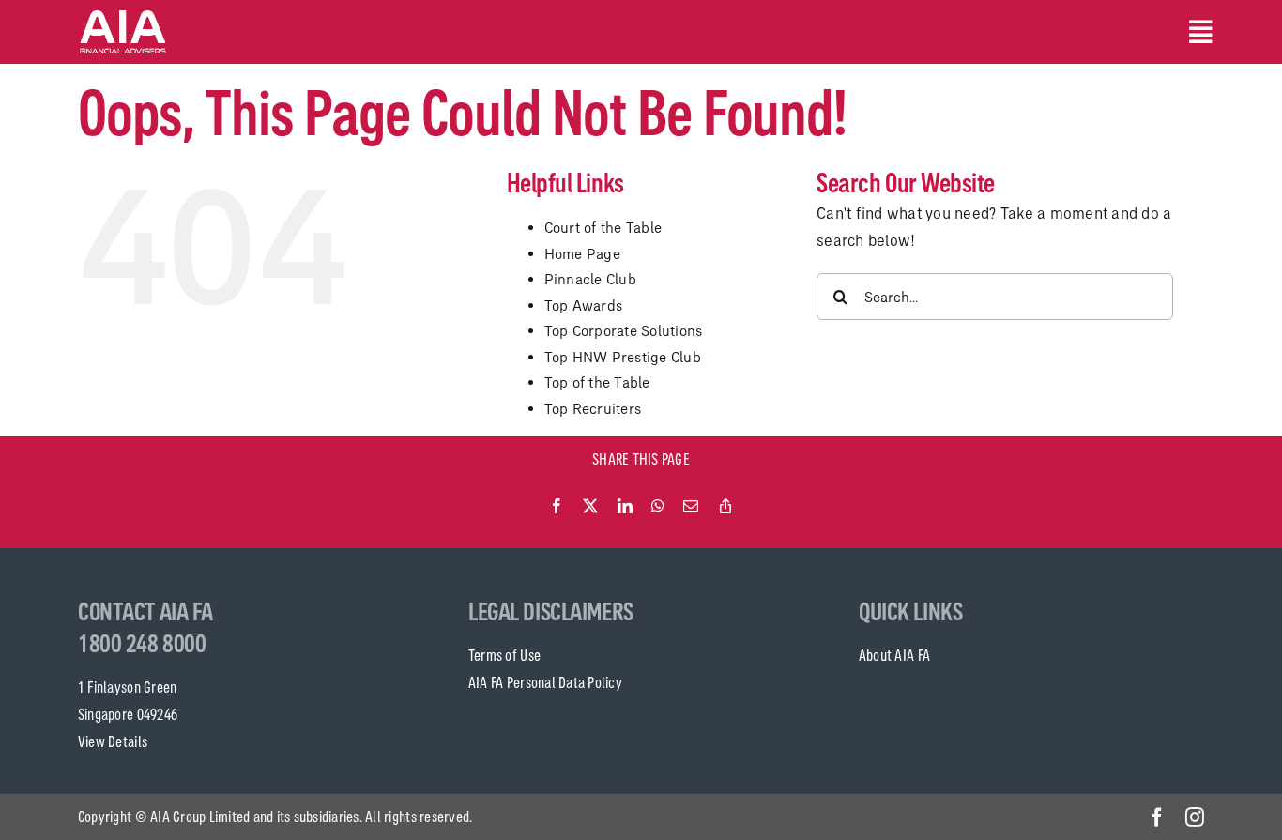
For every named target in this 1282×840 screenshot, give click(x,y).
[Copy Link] (725, 507)
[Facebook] (556, 507)
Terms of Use (504, 655)
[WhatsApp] (658, 507)
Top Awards (583, 305)
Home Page (582, 254)
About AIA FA (894, 655)
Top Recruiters (593, 409)
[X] (590, 507)
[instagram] (1194, 817)
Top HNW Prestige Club (622, 357)
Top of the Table (597, 382)
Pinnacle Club (590, 279)
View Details (112, 741)
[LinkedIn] (625, 507)
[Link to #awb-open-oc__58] (1196, 31)
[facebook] (1157, 817)
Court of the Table (603, 228)
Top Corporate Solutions (623, 331)
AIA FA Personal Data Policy (545, 682)
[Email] (691, 507)
